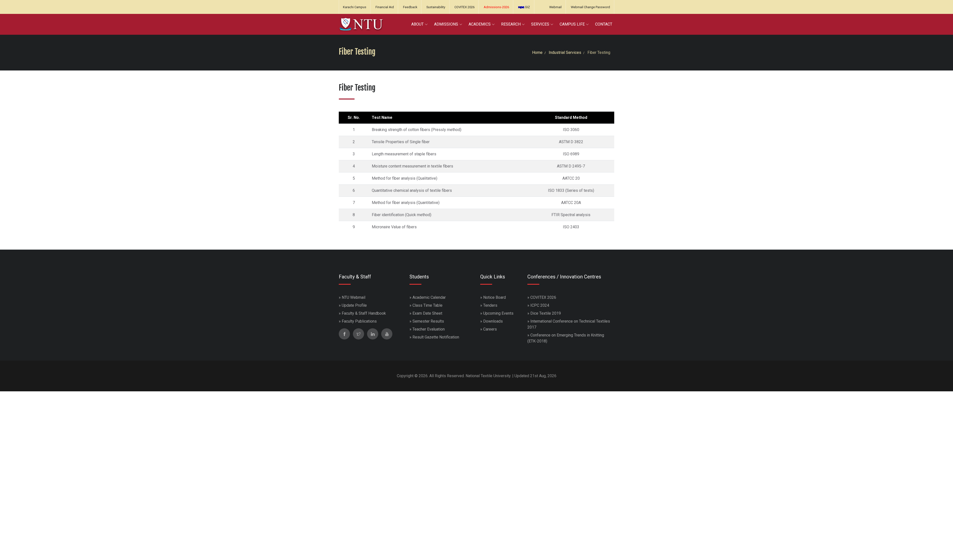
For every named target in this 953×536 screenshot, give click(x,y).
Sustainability (435, 7)
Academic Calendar (429, 297)
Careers (490, 329)
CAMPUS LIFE (572, 24)
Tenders (490, 305)
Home (537, 52)
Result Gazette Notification (435, 337)
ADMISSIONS (446, 24)
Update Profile (354, 305)
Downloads (493, 321)
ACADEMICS (480, 24)
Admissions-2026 (496, 7)
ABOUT (417, 24)
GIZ (527, 7)
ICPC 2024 (539, 305)
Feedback (410, 7)
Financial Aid (384, 7)
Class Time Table (427, 305)
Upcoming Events (498, 313)
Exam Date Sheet (427, 313)
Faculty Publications (359, 321)
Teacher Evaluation (428, 329)
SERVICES (540, 24)
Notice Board (494, 297)
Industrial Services (565, 52)
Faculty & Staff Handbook (364, 313)
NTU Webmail (353, 297)
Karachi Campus (354, 7)
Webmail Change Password (590, 7)
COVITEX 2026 (464, 7)
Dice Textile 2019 (545, 313)
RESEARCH (511, 24)
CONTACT (603, 24)
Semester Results (428, 321)
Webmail (555, 7)
